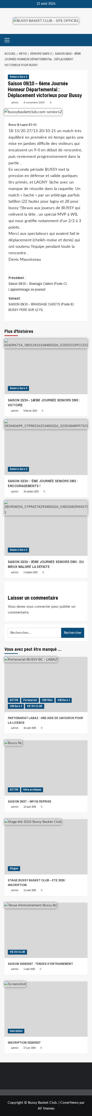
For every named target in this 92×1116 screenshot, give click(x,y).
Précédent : (38, 283)
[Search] (85, 40)
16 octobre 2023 (31, 491)
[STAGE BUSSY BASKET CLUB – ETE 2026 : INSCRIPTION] (46, 846)
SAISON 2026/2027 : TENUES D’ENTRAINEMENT (40, 963)
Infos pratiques (32, 789)
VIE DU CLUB (34, 706)
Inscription (16, 1031)
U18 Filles (47, 700)
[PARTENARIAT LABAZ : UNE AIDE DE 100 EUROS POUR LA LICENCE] (46, 684)
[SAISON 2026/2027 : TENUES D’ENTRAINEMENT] (46, 930)
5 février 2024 (30, 411)
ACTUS (14, 700)
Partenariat (30, 700)
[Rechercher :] (34, 633)
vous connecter (38, 606)
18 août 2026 (29, 728)
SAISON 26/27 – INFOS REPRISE (29, 801)
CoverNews (69, 1102)
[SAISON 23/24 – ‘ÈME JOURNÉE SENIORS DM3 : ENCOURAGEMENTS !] (46, 447)
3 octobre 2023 (30, 572)
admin (15, 102)
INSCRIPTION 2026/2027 (24, 1042)
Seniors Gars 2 (18, 77)
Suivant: (41, 304)
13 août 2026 (29, 890)
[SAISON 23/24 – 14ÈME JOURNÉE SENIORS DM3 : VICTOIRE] (46, 366)
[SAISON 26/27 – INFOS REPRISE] (46, 768)
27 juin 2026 (29, 1048)
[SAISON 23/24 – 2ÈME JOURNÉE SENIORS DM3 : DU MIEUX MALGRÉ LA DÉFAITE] (46, 528)
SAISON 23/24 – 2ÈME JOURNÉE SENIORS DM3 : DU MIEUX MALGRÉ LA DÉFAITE (46, 564)
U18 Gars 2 (16, 706)
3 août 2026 (29, 969)
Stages (14, 868)
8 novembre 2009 (34, 102)
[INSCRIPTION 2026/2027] (46, 1009)
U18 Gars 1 (64, 700)
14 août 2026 (29, 807)
